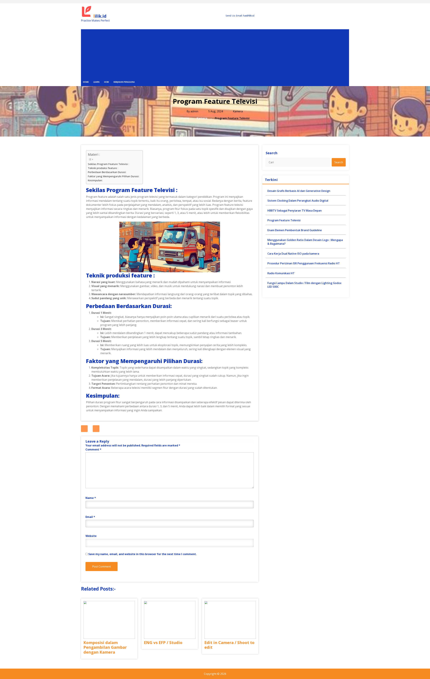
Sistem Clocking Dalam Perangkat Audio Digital (297, 200)
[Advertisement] (215, 52)
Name (90, 498)
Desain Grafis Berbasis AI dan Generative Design (298, 191)
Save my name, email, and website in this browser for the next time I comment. (142, 554)
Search (271, 153)
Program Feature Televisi (283, 220)
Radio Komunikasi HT (281, 273)
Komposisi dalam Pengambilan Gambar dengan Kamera (105, 647)
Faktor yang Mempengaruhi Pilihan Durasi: (113, 176)
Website (91, 536)
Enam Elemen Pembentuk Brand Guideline (294, 230)
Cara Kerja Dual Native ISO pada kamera (293, 253)
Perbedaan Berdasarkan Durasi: (107, 172)
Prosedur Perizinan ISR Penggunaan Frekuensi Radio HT (303, 263)
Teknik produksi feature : (103, 168)
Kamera (238, 111)
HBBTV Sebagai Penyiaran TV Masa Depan (294, 210)
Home (86, 82)
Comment (93, 449)
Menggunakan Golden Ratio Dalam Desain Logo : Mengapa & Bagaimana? (305, 242)
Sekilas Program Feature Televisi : (108, 164)
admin (194, 111)
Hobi (106, 82)
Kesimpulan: (95, 180)
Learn (96, 82)
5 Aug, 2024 (215, 111)
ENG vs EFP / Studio (163, 642)
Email (90, 517)
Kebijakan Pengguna (124, 82)
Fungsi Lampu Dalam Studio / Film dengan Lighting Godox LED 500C (304, 285)
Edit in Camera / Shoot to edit (229, 645)
